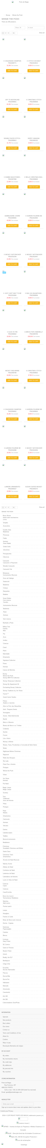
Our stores (6, 1026)
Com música (7, 600)
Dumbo (5, 732)
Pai (4, 634)
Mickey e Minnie (8, 741)
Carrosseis (6, 819)
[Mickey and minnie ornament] (12, 358)
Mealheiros (6, 842)
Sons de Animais (8, 800)
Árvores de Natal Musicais (11, 860)
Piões (5, 803)
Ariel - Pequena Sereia (10, 709)
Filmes (5, 701)
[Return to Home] (2, 15)
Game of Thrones (8, 948)
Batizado (5, 986)
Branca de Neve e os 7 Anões (12, 725)
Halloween (6, 982)
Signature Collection (9, 660)
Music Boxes (7, 515)
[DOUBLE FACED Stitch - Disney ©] (12, 126)
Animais (5, 541)
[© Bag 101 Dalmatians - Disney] (33, 281)
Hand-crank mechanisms (10, 517)
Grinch (5, 954)
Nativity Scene (7, 864)
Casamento (6, 992)
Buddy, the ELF (8, 957)
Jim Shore (6, 778)
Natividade (6, 654)
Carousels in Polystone (10, 563)
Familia (5, 628)
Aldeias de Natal (8, 867)
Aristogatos (6, 712)
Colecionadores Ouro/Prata (11, 1002)
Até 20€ (5, 999)
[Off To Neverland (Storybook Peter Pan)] (12, 87)
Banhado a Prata (8, 623)
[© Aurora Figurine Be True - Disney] (33, 203)
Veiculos (5, 825)
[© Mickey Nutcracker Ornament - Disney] (12, 242)
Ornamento (6, 657)
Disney (5, 674)
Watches (5, 901)
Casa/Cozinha (7, 892)
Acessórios (6, 526)
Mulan (5, 748)
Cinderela (6, 729)
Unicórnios (6, 550)
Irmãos (5, 640)
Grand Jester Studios (9, 697)
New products (7, 1020)
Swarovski (6, 581)
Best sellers (6, 1023)
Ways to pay (7, 1042)
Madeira (5, 594)
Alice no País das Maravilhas (12, 706)
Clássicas (6, 557)
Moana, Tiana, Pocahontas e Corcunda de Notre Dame (20, 745)
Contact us (6, 1030)
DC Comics (6, 944)
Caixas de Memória (9, 670)
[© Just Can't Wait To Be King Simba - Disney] (12, 281)
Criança (5, 588)
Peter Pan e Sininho (9, 764)
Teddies (5, 836)
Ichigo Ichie (6, 964)
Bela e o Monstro (8, 722)
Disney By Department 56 (11, 684)
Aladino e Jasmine (8, 703)
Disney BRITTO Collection (11, 678)
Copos (5, 886)
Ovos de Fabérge (8, 578)
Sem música (7, 619)
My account (6, 1051)
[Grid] (3, 28)
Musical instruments (9, 839)
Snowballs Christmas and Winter (13, 848)
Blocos (5, 935)
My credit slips (7, 1062)
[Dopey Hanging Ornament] (33, 126)
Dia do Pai (6, 979)
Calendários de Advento (10, 876)
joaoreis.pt (39, 1115)
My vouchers (7, 1072)
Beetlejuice (6, 960)
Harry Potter (6, 941)
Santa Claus (6, 851)
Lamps (5, 910)
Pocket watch (7, 906)
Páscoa (5, 973)
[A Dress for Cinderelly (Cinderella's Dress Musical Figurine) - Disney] (33, 319)
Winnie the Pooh (8, 676)
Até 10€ (5, 996)
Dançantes (6, 591)
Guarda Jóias (7, 530)
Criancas (5, 643)
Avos (4, 637)
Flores (5, 663)
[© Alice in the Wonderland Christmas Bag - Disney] (12, 319)
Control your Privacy (7, 1111)
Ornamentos (7, 816)
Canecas (5, 884)
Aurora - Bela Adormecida (11, 716)
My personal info (8, 1068)
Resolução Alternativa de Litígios (13, 1046)
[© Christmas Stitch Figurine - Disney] (33, 87)
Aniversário (6, 989)
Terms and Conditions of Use (12, 1033)
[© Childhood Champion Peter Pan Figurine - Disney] (12, 48)
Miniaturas (6, 573)
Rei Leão (5, 761)
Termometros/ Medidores (10, 898)
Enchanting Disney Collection (12, 687)
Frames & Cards (8, 917)
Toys (4, 796)
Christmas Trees (8, 855)
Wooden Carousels (9, 566)
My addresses (7, 1065)
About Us (6, 1036)
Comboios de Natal (9, 870)
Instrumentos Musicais (10, 575)
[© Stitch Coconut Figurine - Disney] (33, 48)
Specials (5, 1017)
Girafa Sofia (6, 546)
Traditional (6, 798)
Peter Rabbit (7, 543)
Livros (5, 519)
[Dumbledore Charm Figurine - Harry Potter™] (12, 203)
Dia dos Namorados (9, 969)
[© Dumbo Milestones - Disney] (12, 164)
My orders (6, 1055)
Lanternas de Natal (9, 873)
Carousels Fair (7, 569)
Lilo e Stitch (6, 738)
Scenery (5, 793)
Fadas (5, 538)
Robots (5, 813)
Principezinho (7, 554)
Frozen (5, 735)
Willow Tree (6, 627)
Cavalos (5, 602)
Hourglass (6, 913)
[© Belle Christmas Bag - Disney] (33, 164)
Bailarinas (6, 532)
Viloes (5, 774)
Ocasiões (6, 968)
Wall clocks (6, 903)
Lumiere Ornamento (12, 487)
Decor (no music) (8, 896)
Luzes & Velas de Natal (10, 880)
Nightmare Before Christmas (12, 751)
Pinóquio (5, 767)
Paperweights (7, 929)
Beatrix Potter (7, 951)
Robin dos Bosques (9, 758)
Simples (5, 523)
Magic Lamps (7, 787)
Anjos (5, 612)
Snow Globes (7, 598)
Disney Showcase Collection (12, 681)
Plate (4, 811)
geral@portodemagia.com (14, 1092)
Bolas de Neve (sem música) (12, 920)
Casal (4, 647)
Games (5, 829)
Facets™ (6, 694)
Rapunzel (6, 754)
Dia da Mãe (6, 976)
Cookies (5, 1039)
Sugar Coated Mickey (33, 487)
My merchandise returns (10, 1059)
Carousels (6, 561)
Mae (4, 630)
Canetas (5, 932)
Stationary (6, 927)
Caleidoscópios (7, 833)
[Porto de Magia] (23, 6)
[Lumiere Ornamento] (12, 474)
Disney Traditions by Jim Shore (12, 690)
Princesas (6, 535)
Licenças (5, 939)
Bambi (5, 719)
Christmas (6, 846)
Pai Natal (6, 783)
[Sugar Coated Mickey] (33, 474)
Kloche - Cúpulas (8, 923)
